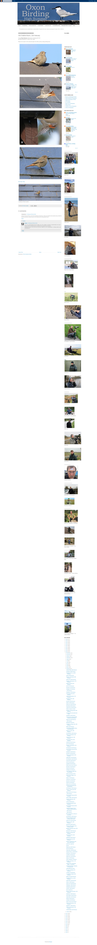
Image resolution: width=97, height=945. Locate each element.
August (67, 659)
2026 (67, 639)
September (68, 657)
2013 (67, 919)
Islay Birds (68, 117)
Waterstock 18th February (70, 847)
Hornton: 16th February (70, 888)
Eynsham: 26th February (70, 701)
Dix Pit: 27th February (70, 686)
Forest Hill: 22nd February (71, 760)
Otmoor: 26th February (70, 702)
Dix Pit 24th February (70, 743)
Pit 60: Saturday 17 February (71, 859)
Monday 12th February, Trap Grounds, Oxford (71, 826)
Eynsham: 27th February (70, 687)
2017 (67, 913)
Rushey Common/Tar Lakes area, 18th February (71, 842)
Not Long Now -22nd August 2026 (73, 51)
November (68, 654)
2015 (67, 916)
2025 (67, 640)
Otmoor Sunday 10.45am (70, 708)
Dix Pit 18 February (69, 848)
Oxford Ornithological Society (70, 99)
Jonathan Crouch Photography (70, 106)
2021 (67, 647)
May (67, 663)
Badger (26, 223)
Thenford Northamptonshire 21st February (71, 786)
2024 (67, 642)
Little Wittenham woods (70, 868)
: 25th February (69, 721)
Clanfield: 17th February (70, 854)
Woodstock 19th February (70, 824)
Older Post (59, 252)
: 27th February (69, 690)
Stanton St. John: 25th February (70, 731)
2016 (67, 915)
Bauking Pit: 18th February (71, 830)
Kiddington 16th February (70, 886)
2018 (67, 651)
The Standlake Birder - (70, 126)
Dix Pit (67, 845)
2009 (67, 925)
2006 (67, 930)
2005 (67, 932)
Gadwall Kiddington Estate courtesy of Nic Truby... (71, 818)
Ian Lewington (67, 102)
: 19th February (69, 810)
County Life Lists (48, 25)
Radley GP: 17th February (71, 856)
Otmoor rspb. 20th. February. (71, 792)
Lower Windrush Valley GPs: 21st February (71, 772)
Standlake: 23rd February (70, 751)
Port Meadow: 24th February (71, 733)
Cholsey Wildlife (69, 66)
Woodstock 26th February (70, 705)
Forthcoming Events (32, 25)
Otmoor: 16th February (70, 882)
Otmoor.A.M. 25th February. (71, 719)
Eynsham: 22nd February (70, 766)
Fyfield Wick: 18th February (71, 850)
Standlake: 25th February (70, 715)
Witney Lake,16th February (71, 876)
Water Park (67, 145)
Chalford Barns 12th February (71, 909)
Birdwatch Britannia (69, 83)
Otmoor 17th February (70, 857)
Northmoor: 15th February (71, 893)
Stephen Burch (68, 104)
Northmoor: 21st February (70, 779)
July (67, 660)
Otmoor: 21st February (70, 777)
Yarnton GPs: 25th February (71, 707)
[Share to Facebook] (35, 205)
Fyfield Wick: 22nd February (71, 757)
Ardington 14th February (70, 900)
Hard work (73, 67)
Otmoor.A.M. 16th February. (71, 883)
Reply (22, 218)
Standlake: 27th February (70, 692)
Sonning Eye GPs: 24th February (70, 740)
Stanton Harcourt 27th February (70, 684)
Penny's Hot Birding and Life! (71, 112)
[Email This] (31, 205)
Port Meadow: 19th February (71, 816)
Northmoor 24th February (70, 742)
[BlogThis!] (32, 205)
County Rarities (40, 25)
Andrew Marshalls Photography (71, 98)
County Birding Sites (56, 25)
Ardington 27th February (70, 689)
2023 (67, 644)
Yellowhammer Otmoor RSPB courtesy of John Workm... (71, 717)
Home (19, 25)
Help (74, 25)
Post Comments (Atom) (27, 254)
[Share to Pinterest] (36, 205)
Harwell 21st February (70, 768)
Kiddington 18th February (70, 837)
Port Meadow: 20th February (71, 788)
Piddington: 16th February (71, 885)
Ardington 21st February (70, 769)
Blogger (50, 941)
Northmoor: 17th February (71, 853)
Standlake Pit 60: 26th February (70, 699)
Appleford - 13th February (70, 905)
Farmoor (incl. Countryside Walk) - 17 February (71, 864)
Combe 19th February (70, 801)
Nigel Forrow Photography (70, 103)
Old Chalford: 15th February (71, 895)
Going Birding (24, 25)
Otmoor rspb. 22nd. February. (71, 765)
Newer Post (21, 252)
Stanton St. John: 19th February (70, 822)
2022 (67, 645)
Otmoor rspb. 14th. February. (71, 901)
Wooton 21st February (70, 782)
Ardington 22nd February (70, 763)
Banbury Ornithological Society (70, 96)
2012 (67, 921)
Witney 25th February (70, 726)
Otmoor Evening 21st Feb (70, 773)
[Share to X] (33, 205)
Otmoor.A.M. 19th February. (71, 820)
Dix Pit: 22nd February (70, 762)
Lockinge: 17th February (70, 872)
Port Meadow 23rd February (71, 747)
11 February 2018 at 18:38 (31, 214)
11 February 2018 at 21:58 (32, 223)
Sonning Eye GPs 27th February (70, 694)
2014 (67, 918)
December (68, 653)
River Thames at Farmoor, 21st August (74, 59)
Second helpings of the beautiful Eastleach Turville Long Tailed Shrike (74, 129)
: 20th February (69, 793)
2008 (67, 927)
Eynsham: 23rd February (70, 753)
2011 (67, 922)
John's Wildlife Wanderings (71, 75)
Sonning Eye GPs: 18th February (70, 835)
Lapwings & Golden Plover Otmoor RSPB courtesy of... (71, 809)
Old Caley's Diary (21, 181)
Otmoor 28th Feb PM (70, 675)
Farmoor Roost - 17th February (71, 851)
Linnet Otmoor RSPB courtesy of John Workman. (71, 729)
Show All (76, 92)
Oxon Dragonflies (69, 57)
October (67, 656)
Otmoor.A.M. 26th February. (71, 704)
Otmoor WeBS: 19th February (71, 797)
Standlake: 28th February (70, 671)
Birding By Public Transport (66, 25)
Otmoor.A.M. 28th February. (71, 679)
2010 (67, 924)
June (67, 662)
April (67, 665)
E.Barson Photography (69, 107)
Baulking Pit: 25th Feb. (70, 722)
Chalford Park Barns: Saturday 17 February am (71, 866)
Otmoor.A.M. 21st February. (71, 784)
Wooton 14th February (70, 898)
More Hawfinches (69, 889)
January (68, 911)
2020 (67, 648)
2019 (67, 650)
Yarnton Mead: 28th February (71, 669)
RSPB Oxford (67, 100)
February (68, 668)
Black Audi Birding (69, 48)
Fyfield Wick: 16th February (71, 880)
